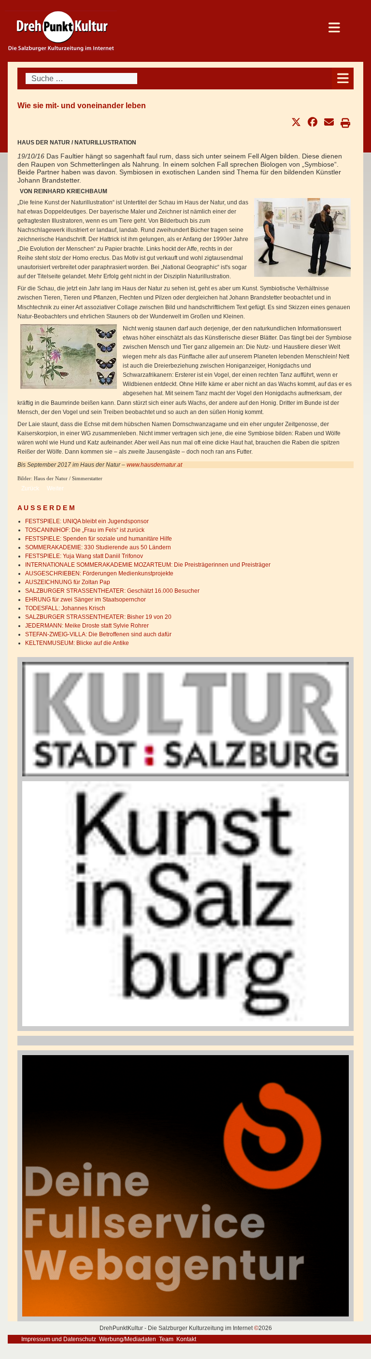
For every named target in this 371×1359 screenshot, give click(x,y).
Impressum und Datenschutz (58, 1339)
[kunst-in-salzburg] (185, 903)
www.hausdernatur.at (154, 464)
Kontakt (186, 1339)
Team (166, 1339)
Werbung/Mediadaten (127, 1339)
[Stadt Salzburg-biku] (185, 718)
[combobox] (81, 78)
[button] (296, 122)
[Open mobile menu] (343, 78)
